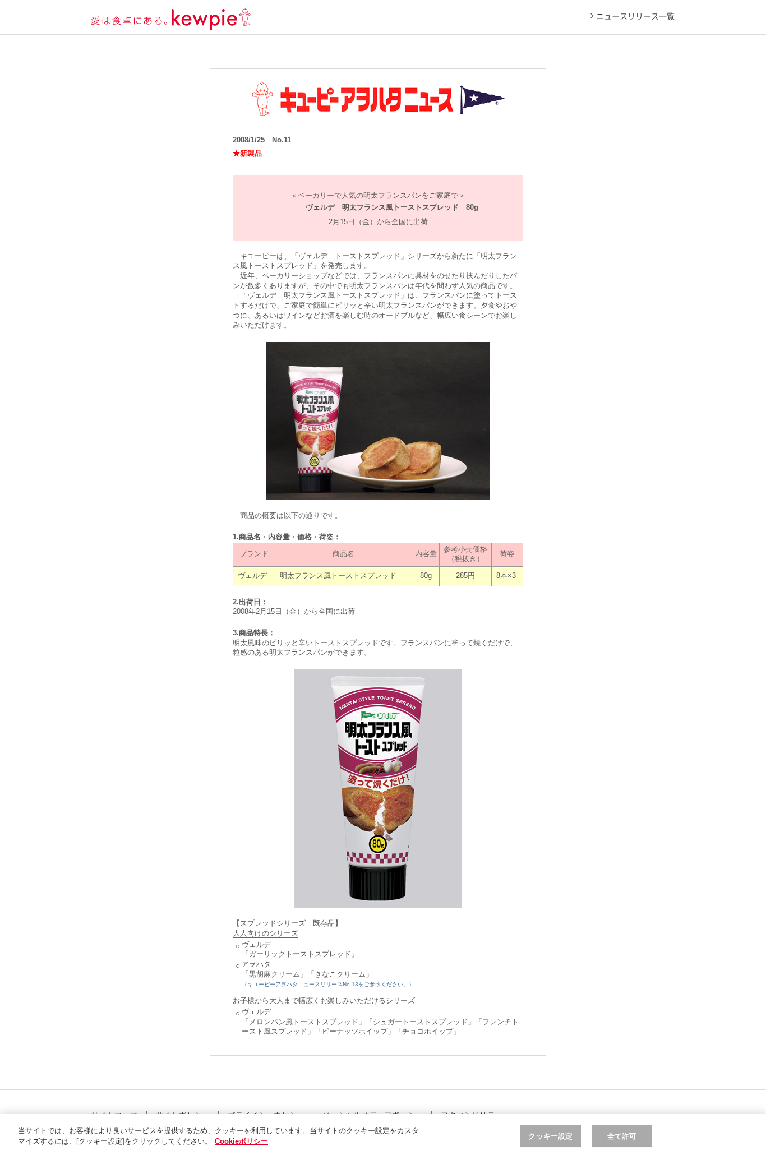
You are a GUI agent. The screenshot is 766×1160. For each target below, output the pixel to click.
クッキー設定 (550, 1136)
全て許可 (622, 1136)
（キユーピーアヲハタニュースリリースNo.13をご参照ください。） (328, 984)
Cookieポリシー (241, 1141)
